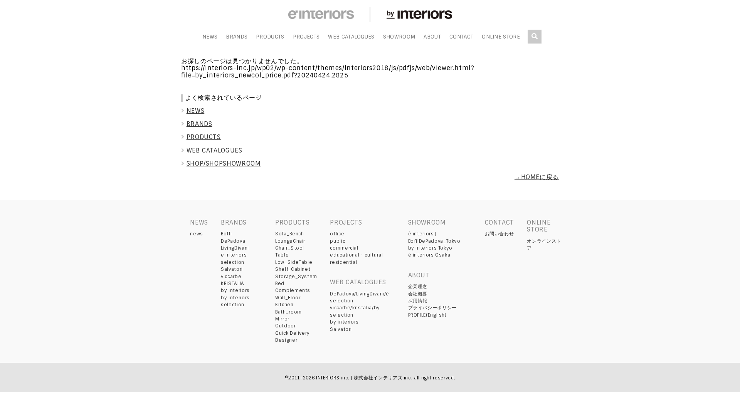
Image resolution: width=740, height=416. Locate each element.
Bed (279, 283)
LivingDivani (235, 248)
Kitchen (284, 305)
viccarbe (231, 276)
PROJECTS (306, 37)
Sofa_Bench (289, 234)
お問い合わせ (499, 234)
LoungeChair (290, 241)
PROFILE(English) (427, 315)
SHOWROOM (399, 37)
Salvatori (232, 269)
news (196, 234)
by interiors (235, 290)
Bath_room (288, 312)
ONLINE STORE (501, 37)
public (337, 241)
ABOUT (432, 37)
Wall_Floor (287, 298)
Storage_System (296, 276)
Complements (292, 290)
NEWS (209, 37)
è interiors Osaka (429, 255)
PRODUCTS (270, 37)
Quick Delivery (292, 333)
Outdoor (285, 326)
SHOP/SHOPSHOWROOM (224, 163)
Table (282, 255)
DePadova (233, 241)
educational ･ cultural (356, 255)
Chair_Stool (289, 248)
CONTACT (461, 37)
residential (343, 262)
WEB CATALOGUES (351, 37)
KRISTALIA (232, 283)
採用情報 (418, 301)
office (337, 234)
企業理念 (418, 286)
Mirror (282, 319)
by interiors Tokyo (430, 248)
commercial (344, 248)
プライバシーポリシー (432, 308)
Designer (286, 340)
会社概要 (418, 294)
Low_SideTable (293, 262)
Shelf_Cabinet (292, 269)
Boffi (226, 234)
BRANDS (236, 37)
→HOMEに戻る (537, 177)
